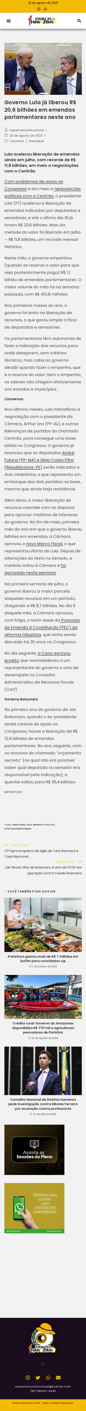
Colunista (17, 141)
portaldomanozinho (17, 828)
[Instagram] (38, 8)
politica (49, 824)
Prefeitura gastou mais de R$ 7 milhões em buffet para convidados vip (43, 958)
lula (29, 824)
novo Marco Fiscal (44, 544)
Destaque (36, 141)
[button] (8, 21)
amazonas (18, 824)
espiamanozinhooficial (27, 130)
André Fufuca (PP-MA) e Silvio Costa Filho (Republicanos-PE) (39, 460)
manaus (38, 824)
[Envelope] (58, 1377)
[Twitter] (38, 1377)
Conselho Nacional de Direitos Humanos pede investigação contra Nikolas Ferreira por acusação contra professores (43, 1104)
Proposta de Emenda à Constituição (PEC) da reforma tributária (42, 627)
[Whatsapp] (45, 8)
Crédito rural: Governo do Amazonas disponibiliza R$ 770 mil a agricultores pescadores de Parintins (43, 1028)
